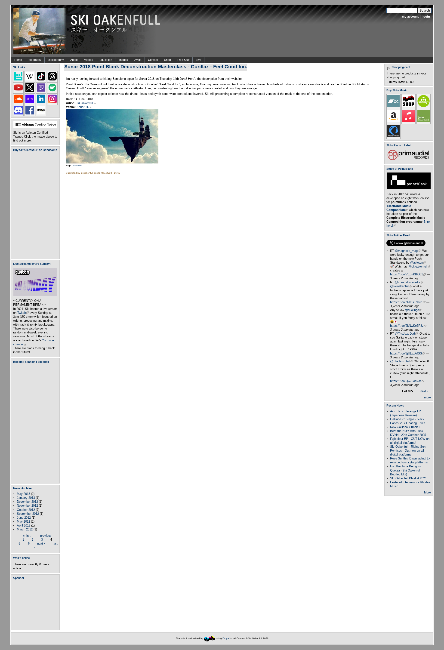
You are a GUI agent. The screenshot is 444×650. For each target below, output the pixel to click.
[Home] (88, 30)
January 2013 (26, 497)
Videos (88, 60)
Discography (56, 60)
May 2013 (23, 494)
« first (27, 535)
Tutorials (77, 165)
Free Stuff (183, 60)
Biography (34, 60)
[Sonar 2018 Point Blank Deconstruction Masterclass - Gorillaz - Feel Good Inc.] (112, 162)
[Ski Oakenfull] (209, 638)
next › (41, 543)
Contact (153, 60)
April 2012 (23, 525)
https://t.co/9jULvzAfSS (407, 353)
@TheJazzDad (406, 333)
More (427, 492)
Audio (74, 60)
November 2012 (27, 505)
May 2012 (23, 521)
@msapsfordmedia (409, 282)
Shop (167, 60)
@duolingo (413, 310)
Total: (401, 82)
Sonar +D (84, 107)
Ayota (138, 60)
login (426, 16)
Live (198, 60)
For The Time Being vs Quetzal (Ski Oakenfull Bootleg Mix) (405, 470)
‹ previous (45, 535)
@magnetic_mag (407, 251)
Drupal (227, 638)
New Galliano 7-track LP (406, 427)
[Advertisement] (36, 605)
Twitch (23, 312)
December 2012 (27, 501)
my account (410, 16)
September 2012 (28, 513)
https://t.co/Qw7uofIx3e (407, 381)
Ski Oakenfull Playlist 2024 (408, 478)
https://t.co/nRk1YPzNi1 (408, 302)
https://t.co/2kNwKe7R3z (408, 325)
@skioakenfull (419, 266)
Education (105, 60)
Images (123, 60)
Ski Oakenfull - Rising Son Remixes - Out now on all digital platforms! (408, 450)
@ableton (418, 262)
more (427, 397)
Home (18, 60)
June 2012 (24, 517)
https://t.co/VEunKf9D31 (408, 274)
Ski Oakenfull (85, 103)
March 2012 (25, 529)
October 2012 (26, 509)
